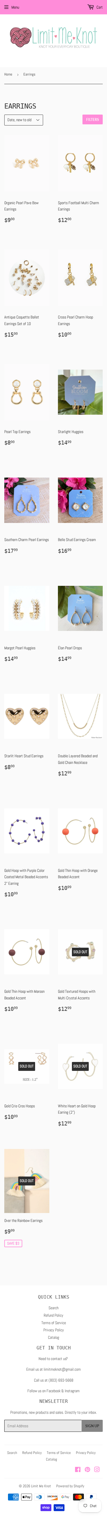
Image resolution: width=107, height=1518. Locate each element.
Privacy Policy (53, 1329)
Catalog (53, 1337)
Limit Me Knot (41, 1486)
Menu (15, 7)
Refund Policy (53, 1315)
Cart (99, 7)
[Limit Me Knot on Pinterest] (87, 1470)
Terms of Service (53, 1322)
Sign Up (92, 1426)
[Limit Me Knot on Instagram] (97, 1470)
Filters (92, 119)
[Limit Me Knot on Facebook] (78, 1470)
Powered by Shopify (70, 1486)
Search (53, 1307)
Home (8, 74)
